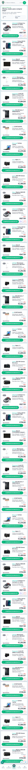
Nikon (13, 192)
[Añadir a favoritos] (24, 35)
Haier (13, 110)
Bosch (14, 59)
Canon (14, 175)
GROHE (14, 77)
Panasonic (15, 93)
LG (13, 126)
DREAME (14, 23)
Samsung (14, 41)
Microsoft (14, 143)
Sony (13, 159)
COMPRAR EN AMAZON (9, 35)
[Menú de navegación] (2, 762)
